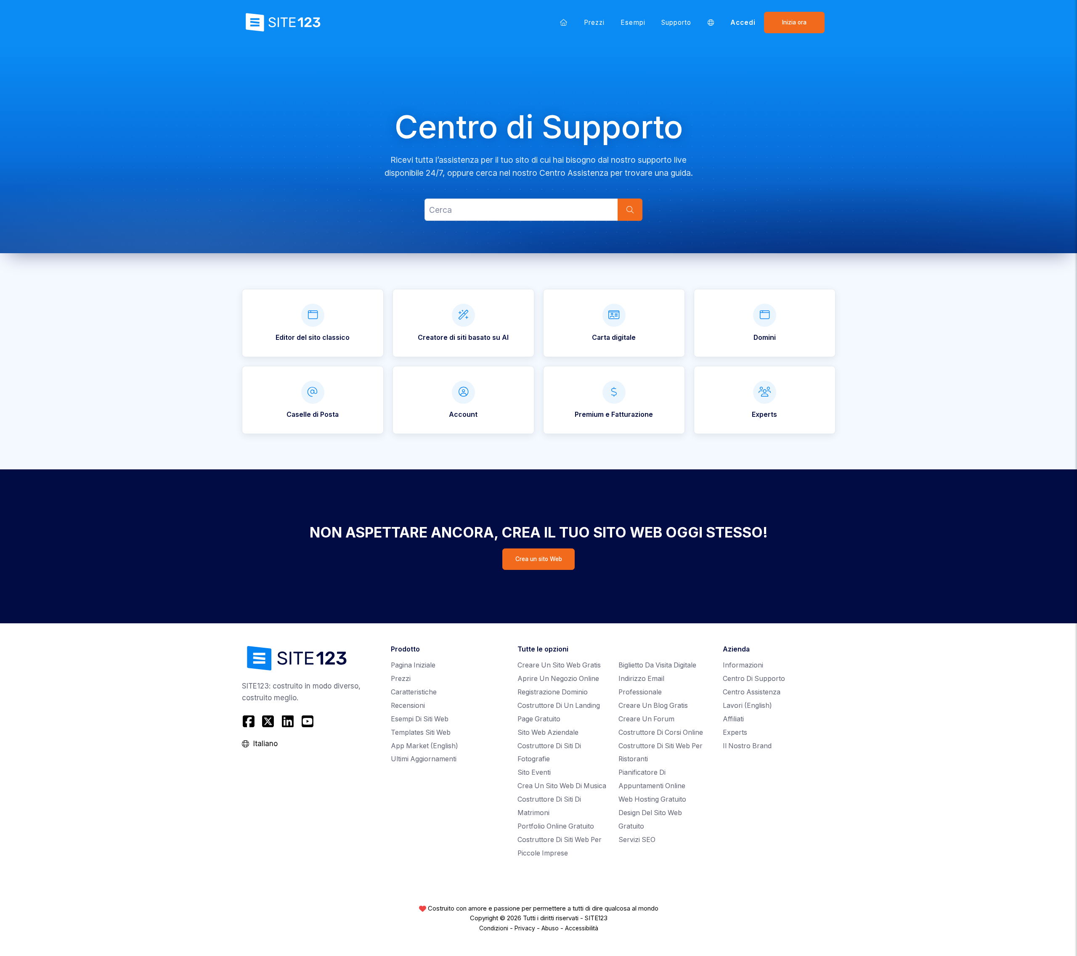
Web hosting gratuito (652, 799)
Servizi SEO (636, 840)
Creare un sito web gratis (559, 665)
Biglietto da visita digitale (657, 665)
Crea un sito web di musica (561, 786)
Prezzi (594, 22)
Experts (735, 732)
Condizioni (493, 928)
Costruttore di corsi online (660, 732)
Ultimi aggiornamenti (423, 759)
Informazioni (743, 665)
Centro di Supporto (754, 679)
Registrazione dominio (552, 692)
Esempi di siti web (419, 719)
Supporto (676, 22)
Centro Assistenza (751, 692)
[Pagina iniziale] (564, 22)
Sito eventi (534, 772)
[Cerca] (629, 210)
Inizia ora (794, 22)
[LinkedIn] (288, 721)
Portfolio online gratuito (555, 826)
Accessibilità (581, 928)
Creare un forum (646, 719)
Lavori (747, 706)
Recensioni (408, 706)
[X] (268, 721)
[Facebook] (249, 721)
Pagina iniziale (413, 665)
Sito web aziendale (547, 732)
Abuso (550, 928)
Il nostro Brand (747, 746)
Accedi (743, 22)
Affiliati (733, 719)
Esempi (633, 22)
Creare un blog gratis (653, 706)
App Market (424, 746)
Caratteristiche (414, 692)
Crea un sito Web (538, 559)
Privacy (525, 928)
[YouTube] (307, 721)
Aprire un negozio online (558, 679)
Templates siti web (421, 732)
